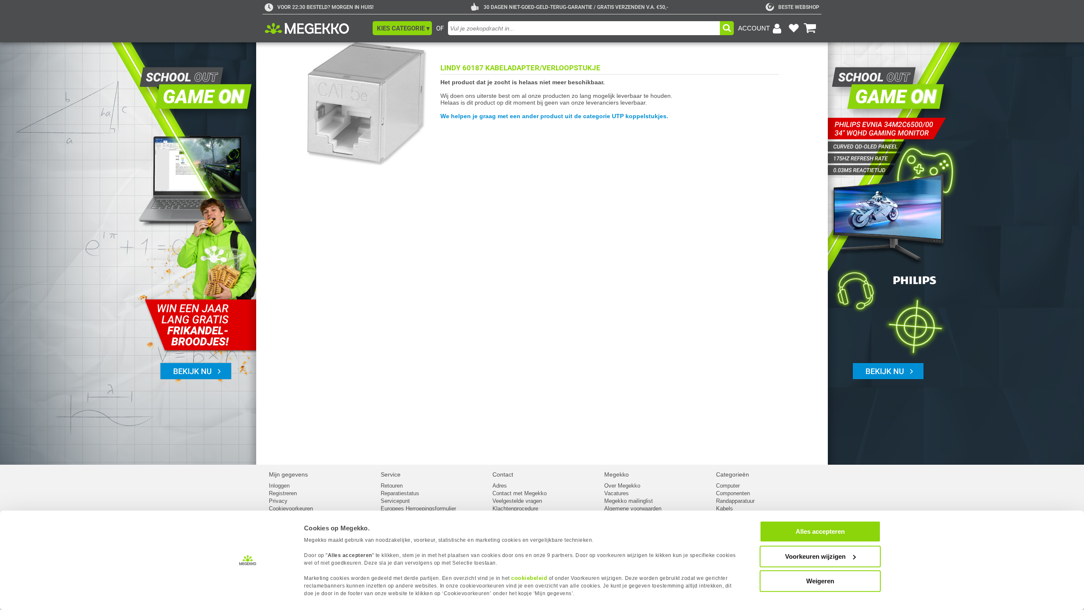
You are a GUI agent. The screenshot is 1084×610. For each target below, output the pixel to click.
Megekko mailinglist (628, 501)
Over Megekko (622, 485)
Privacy (278, 501)
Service (391, 474)
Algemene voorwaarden (632, 508)
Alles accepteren (820, 531)
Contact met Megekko (519, 493)
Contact (502, 474)
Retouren (392, 485)
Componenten (733, 493)
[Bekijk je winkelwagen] (810, 28)
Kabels (724, 508)
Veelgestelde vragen (517, 501)
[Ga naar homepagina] (316, 28)
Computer (728, 485)
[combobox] (584, 28)
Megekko (616, 474)
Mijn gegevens (288, 474)
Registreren (283, 493)
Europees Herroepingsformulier (418, 508)
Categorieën (732, 474)
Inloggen (279, 485)
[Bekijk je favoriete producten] (793, 28)
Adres (499, 485)
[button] (402, 28)
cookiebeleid (529, 578)
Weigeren (820, 581)
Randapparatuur (735, 501)
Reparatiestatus (400, 493)
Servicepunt (395, 501)
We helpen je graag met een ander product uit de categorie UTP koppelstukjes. (554, 116)
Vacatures (616, 493)
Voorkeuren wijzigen (815, 556)
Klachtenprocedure (515, 508)
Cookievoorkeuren (291, 508)
